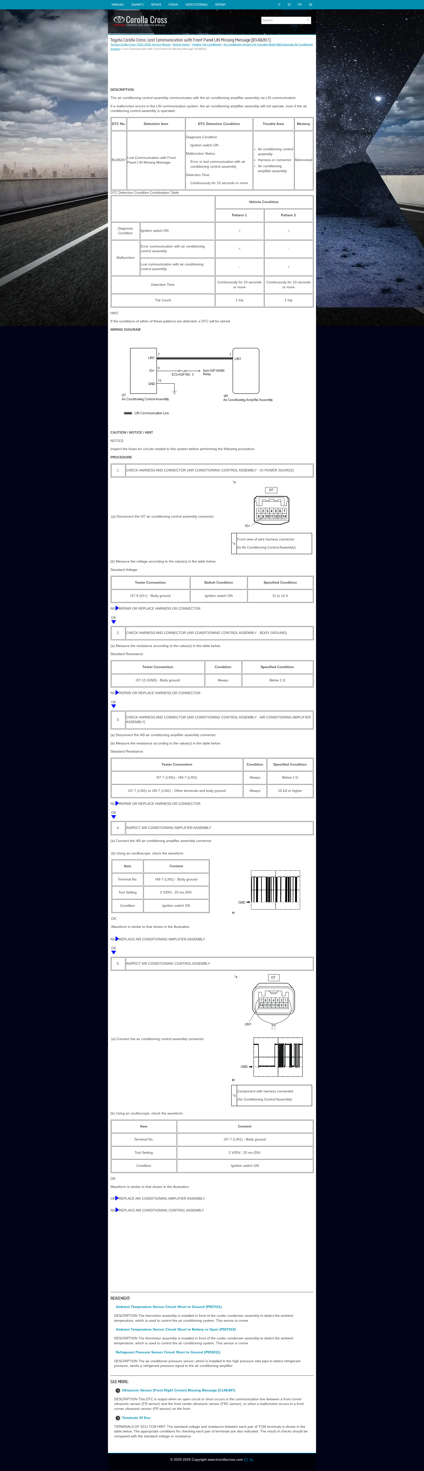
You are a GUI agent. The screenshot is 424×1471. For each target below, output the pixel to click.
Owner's (137, 4)
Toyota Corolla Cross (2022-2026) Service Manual (140, 44)
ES (289, 4)
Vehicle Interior (181, 44)
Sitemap (220, 4)
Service (156, 4)
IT (279, 4)
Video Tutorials (197, 4)
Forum (173, 4)
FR (300, 4)
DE (310, 4)
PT (246, 1459)
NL (251, 1459)
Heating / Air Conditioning (207, 44)
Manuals (118, 4)
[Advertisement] (212, 69)
